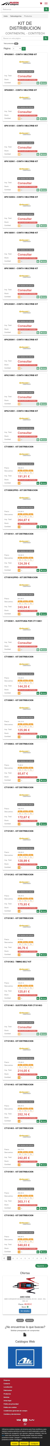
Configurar (34, 1444)
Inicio (6, 16)
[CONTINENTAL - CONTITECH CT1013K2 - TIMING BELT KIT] (25, 970)
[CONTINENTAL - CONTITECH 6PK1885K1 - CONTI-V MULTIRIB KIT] (25, 241)
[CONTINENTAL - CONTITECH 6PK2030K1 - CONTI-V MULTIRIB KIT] (25, 312)
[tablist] (25, 1299)
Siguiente (41, 1266)
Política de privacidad (11, 1404)
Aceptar (14, 1444)
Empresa (7, 1380)
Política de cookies (10, 1407)
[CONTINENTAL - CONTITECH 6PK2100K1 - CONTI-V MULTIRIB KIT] (25, 383)
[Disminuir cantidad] (19, 83)
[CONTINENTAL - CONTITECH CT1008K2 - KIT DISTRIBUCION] (25, 752)
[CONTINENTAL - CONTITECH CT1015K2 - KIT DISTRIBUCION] (25, 1223)
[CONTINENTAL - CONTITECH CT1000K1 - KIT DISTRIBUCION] (25, 455)
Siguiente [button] (29, 1320)
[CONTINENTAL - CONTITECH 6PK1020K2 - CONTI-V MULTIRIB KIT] (25, 205)
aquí (3, 1435)
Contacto (7, 1383)
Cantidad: (7, 82)
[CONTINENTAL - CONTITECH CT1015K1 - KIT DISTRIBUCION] (25, 1180)
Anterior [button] (20, 1320)
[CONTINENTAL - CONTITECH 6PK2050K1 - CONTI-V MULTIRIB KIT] (25, 348)
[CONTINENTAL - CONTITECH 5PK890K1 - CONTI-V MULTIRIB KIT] (25, 98)
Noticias (6, 1397)
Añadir (44, 83)
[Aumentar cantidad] (38, 83)
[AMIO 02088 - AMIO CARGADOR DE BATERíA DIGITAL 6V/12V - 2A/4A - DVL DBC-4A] (25, 1285)
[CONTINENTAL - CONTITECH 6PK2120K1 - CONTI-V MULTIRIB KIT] (25, 419)
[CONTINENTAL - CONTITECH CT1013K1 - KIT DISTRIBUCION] (25, 926)
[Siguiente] (45, 1258)
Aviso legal (7, 1400)
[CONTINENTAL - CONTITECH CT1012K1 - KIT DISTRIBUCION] (25, 839)
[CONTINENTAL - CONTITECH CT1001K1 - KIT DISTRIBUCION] (25, 542)
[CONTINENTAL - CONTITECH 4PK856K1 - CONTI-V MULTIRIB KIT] (25, 62)
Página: (7, 48)
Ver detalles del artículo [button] (25, 72)
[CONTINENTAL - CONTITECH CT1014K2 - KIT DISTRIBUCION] (25, 1049)
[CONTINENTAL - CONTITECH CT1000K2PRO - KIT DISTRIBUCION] (25, 498)
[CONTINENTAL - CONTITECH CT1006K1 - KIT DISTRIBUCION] (25, 665)
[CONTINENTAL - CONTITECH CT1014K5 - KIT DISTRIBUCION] (25, 1136)
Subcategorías (15, 16)
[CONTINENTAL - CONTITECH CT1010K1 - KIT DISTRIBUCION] (25, 795)
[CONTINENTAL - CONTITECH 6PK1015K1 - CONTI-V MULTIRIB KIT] (25, 134)
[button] (24, 49)
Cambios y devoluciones (12, 1414)
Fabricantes (8, 1390)
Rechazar (24, 1444)
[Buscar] (46, 9)
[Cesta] (41, 3)
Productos (7, 1394)
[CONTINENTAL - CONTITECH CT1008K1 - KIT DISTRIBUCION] (25, 708)
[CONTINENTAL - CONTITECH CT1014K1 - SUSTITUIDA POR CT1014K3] (25, 1013)
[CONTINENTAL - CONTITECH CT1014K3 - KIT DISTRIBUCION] (25, 1093)
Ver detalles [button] (25, 1311)
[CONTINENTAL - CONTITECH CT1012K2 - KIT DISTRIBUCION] (25, 883)
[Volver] (4, 1258)
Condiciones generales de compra (15, 1411)
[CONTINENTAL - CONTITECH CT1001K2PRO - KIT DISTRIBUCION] (25, 585)
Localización (8, 1387)
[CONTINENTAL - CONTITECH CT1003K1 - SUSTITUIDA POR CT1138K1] (25, 629)
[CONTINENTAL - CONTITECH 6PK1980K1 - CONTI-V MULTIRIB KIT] (25, 276)
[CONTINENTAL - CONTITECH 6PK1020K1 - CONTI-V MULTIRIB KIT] (25, 169)
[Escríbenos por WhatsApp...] (25, 1424)
